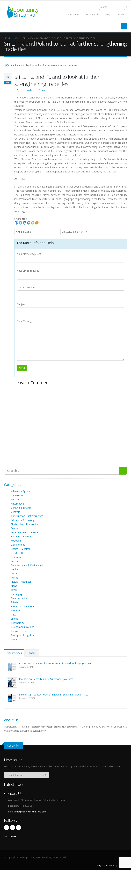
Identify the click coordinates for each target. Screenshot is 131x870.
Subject (21, 304)
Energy (14, 528)
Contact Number (26, 287)
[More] (37, 223)
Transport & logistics (22, 635)
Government (18, 544)
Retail (14, 614)
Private (15, 602)
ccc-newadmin (27, 90)
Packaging (16, 594)
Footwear (16, 540)
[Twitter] (20, 223)
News (42, 90)
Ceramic (15, 511)
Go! (45, 774)
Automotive (17, 503)
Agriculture (17, 495)
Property (15, 610)
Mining (14, 577)
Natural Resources (21, 581)
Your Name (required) (29, 254)
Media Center (72, 14)
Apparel (15, 499)
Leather (15, 561)
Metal (14, 573)
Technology (17, 622)
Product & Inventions (22, 606)
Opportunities (14, 653)
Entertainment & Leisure (24, 532)
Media (14, 569)
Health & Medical (20, 548)
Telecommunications (22, 627)
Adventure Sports (20, 491)
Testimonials (92, 14)
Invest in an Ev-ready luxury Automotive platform (46, 679)
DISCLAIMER (10, 836)
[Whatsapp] (32, 223)
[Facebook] (16, 223)
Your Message (25, 321)
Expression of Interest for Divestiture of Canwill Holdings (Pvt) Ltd (55, 663)
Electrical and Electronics (24, 524)
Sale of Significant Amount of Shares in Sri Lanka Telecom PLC (53, 694)
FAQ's (100, 865)
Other (14, 590)
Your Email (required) (28, 270)
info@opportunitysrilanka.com (30, 811)
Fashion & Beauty (21, 536)
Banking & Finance (21, 507)
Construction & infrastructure (27, 516)
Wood (14, 639)
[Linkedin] (24, 223)
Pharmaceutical (19, 598)
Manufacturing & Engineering (27, 565)
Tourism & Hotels (21, 631)
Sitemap (110, 865)
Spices (14, 618)
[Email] (28, 223)
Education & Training (22, 520)
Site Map (120, 14)
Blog (107, 14)
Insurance (16, 557)
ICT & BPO (17, 553)
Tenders (32, 653)
